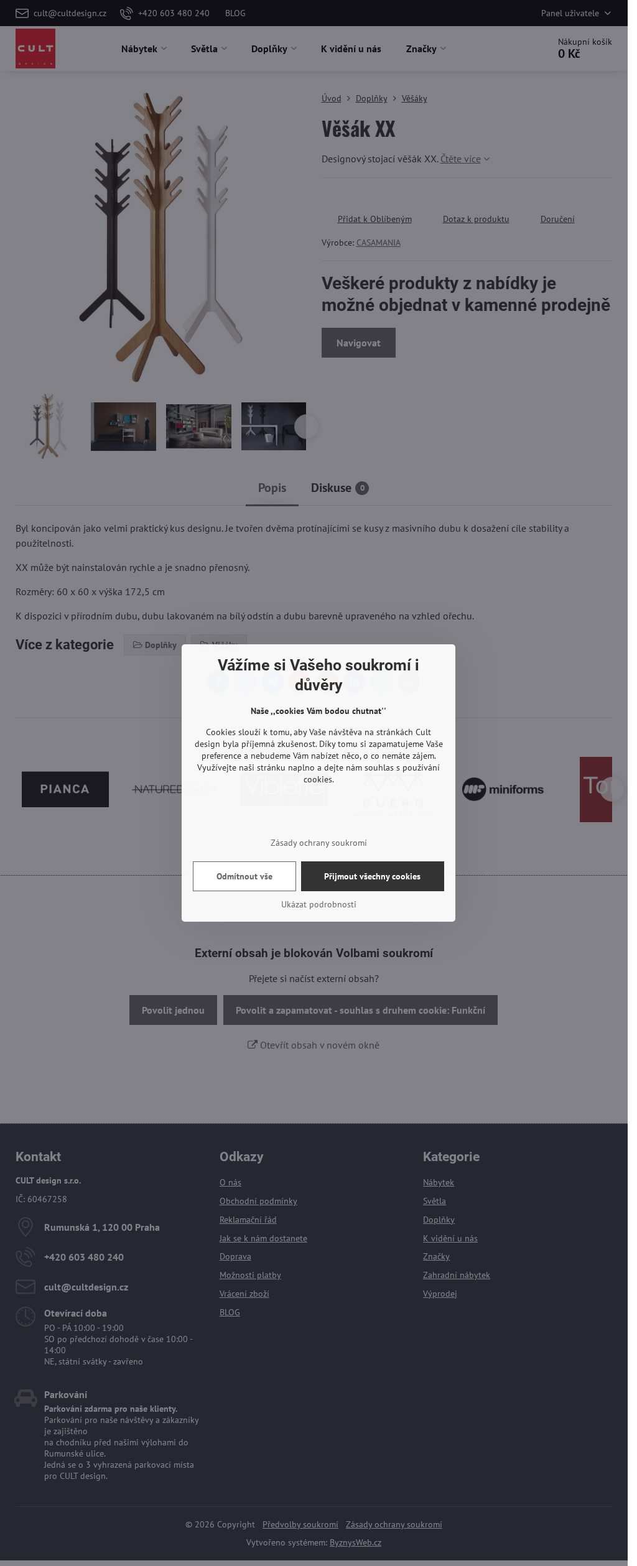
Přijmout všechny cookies (372, 876)
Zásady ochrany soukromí (319, 842)
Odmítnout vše (244, 876)
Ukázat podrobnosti (318, 904)
